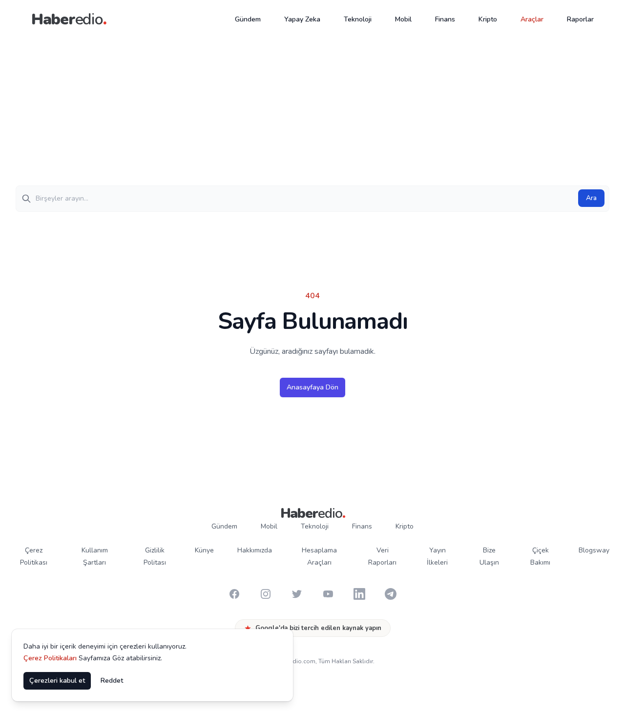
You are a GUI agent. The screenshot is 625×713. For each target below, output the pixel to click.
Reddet (112, 680)
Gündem (248, 19)
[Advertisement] (312, 112)
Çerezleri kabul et (57, 680)
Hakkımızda (254, 550)
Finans (445, 19)
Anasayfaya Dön (312, 387)
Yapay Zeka (302, 19)
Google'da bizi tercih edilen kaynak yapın (318, 628)
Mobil (403, 19)
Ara (591, 198)
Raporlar (580, 19)
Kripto (488, 19)
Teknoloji (358, 19)
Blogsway (594, 550)
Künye (204, 550)
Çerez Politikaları (50, 658)
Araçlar (532, 19)
